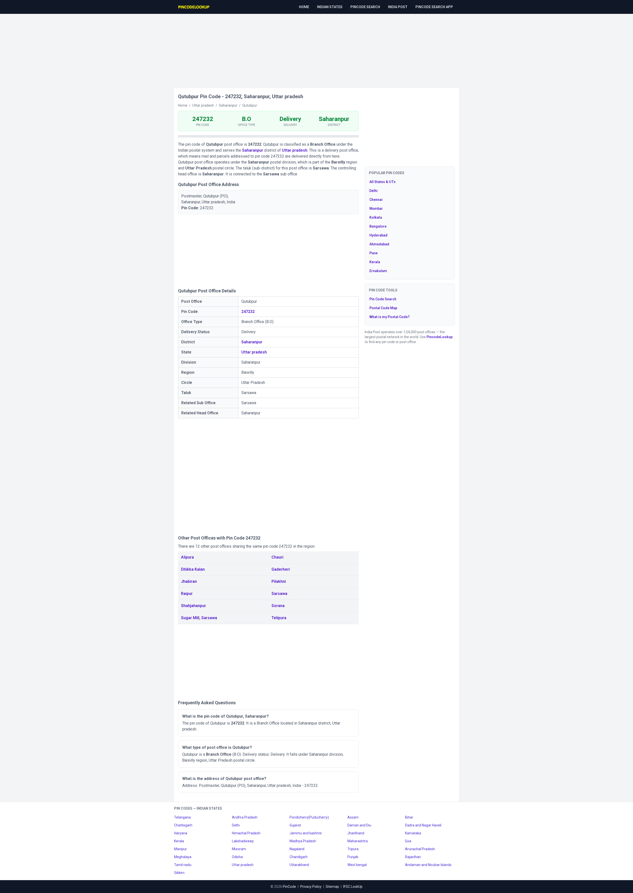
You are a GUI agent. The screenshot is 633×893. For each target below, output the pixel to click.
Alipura (187, 557)
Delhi (373, 191)
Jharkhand (355, 833)
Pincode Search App (434, 7)
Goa (408, 841)
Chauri (277, 557)
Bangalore (377, 226)
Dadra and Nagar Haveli (423, 825)
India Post (397, 7)
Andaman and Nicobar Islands (428, 865)
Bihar (409, 817)
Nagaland (297, 849)
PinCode (289, 887)
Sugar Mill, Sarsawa (199, 617)
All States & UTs (382, 182)
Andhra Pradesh (244, 817)
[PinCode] (194, 6)
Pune (373, 253)
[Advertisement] (316, 48)
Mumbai (376, 209)
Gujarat (295, 825)
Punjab (352, 857)
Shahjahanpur (193, 605)
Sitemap (332, 887)
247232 (248, 311)
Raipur (187, 593)
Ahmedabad (379, 244)
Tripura (353, 849)
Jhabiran (189, 581)
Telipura (278, 617)
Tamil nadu (182, 865)
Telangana (182, 817)
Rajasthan (413, 857)
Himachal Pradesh (246, 833)
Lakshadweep (243, 841)
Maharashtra (357, 841)
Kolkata (375, 217)
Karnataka (413, 833)
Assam (353, 817)
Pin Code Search (382, 299)
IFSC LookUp (352, 887)
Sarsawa (279, 593)
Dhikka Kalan (193, 569)
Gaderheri (280, 569)
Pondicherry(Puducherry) (309, 817)
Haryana (180, 833)
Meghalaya (182, 857)
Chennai (376, 200)
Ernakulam (378, 271)
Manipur (180, 849)
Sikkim (179, 873)
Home (304, 7)
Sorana (278, 605)
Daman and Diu (359, 825)
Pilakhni (278, 581)
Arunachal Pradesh (420, 849)
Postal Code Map (383, 308)
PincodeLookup (439, 337)
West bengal (357, 865)
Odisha (237, 857)
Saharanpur (252, 150)
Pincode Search (365, 7)
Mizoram (239, 849)
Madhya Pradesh (303, 841)
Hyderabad (378, 235)
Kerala (374, 262)
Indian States (329, 7)
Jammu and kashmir (306, 833)
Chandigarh (299, 857)
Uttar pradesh (294, 150)
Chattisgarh (183, 825)
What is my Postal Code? (389, 317)
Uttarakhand (299, 865)
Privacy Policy (310, 887)
